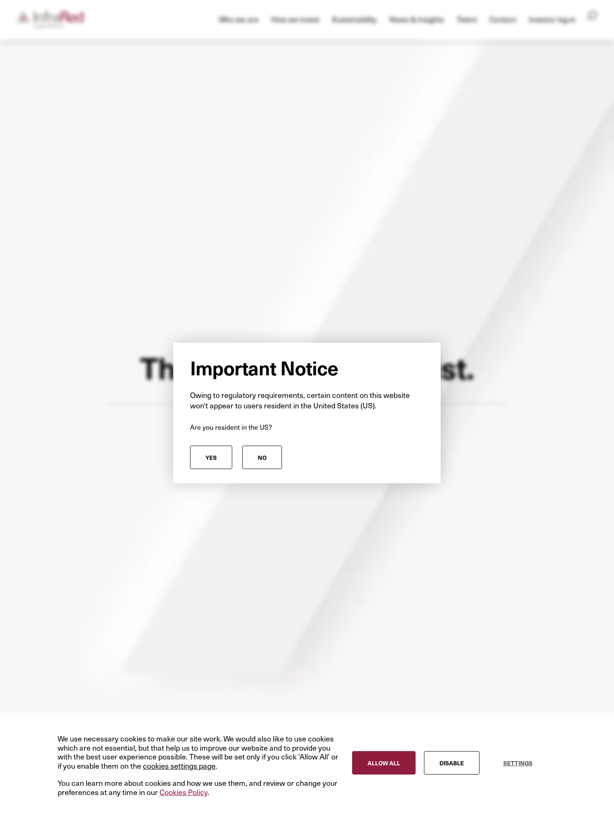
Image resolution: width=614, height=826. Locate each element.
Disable (451, 763)
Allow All (384, 763)
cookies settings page (179, 765)
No (262, 457)
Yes (211, 457)
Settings (518, 763)
